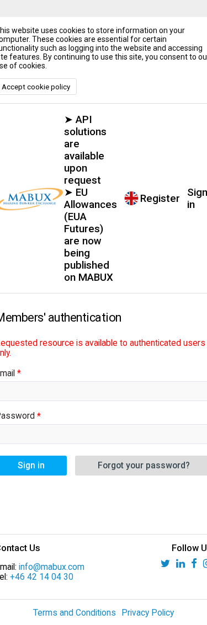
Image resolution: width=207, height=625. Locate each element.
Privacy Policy (147, 613)
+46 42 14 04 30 (41, 577)
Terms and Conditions (74, 613)
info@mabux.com (51, 567)
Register (160, 199)
